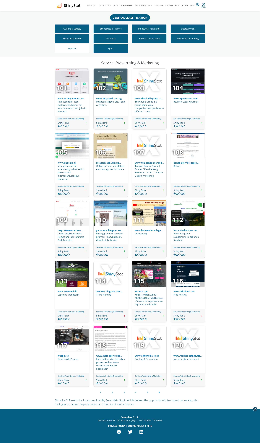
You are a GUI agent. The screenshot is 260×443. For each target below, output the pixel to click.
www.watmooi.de (67, 291)
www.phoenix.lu (67, 162)
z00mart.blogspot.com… (109, 291)
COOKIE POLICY (136, 425)
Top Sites (169, 5)
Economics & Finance (111, 28)
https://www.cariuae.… (70, 230)
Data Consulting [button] (142, 5)
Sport (111, 48)
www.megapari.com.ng (109, 98)
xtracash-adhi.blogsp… (108, 162)
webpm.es (63, 355)
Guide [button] (184, 5)
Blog (177, 5)
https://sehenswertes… (186, 230)
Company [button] (158, 5)
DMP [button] (114, 5)
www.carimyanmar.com (71, 98)
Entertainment (188, 28)
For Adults (110, 38)
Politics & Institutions (149, 38)
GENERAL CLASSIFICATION (130, 18)
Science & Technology (188, 38)
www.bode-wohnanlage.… (149, 230)
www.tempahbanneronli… (149, 162)
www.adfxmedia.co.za (147, 355)
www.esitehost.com (184, 291)
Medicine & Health (72, 38)
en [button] (191, 5)
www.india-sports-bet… (109, 355)
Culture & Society (72, 28)
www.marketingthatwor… (187, 355)
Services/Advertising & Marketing (71, 118)
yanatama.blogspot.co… (109, 230)
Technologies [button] (126, 5)
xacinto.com (141, 291)
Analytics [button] (91, 5)
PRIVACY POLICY (117, 425)
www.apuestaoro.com (185, 98)
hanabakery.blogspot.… (186, 162)
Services (72, 48)
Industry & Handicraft (149, 28)
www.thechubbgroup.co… (149, 98)
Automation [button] (104, 5)
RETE (149, 425)
